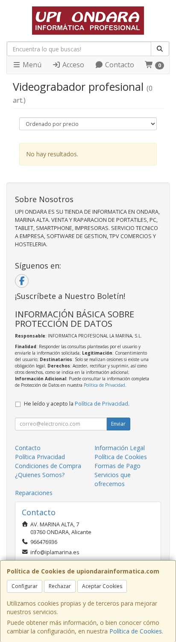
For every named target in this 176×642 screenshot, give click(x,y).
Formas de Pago (117, 466)
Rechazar (60, 586)
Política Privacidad (40, 457)
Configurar (25, 586)
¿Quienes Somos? (40, 475)
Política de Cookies (135, 631)
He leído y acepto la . (76, 403)
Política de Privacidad (104, 385)
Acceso (72, 64)
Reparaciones (34, 493)
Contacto (118, 64)
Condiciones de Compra (48, 466)
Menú (31, 64)
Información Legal (119, 448)
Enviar (118, 423)
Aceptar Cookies (102, 586)
